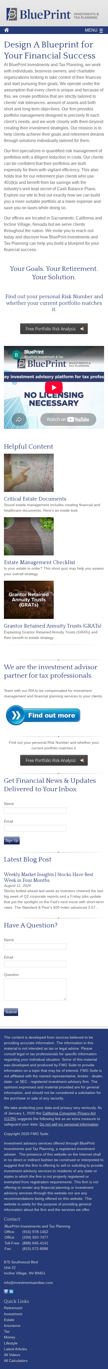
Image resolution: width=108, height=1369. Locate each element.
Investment (13, 1314)
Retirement (13, 1308)
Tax (7, 1331)
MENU (91, 30)
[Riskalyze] (54, 760)
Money (9, 1337)
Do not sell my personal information (69, 1124)
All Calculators (16, 1360)
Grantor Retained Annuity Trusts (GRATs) (52, 626)
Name (9, 803)
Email (8, 821)
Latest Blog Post (27, 859)
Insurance (12, 1325)
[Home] (54, 19)
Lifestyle (11, 1343)
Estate (9, 1320)
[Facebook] (6, 1292)
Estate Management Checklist (39, 562)
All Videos (12, 1355)
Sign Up (11, 840)
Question (11, 974)
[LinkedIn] (11, 1292)
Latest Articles (15, 1349)
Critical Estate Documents (35, 499)
